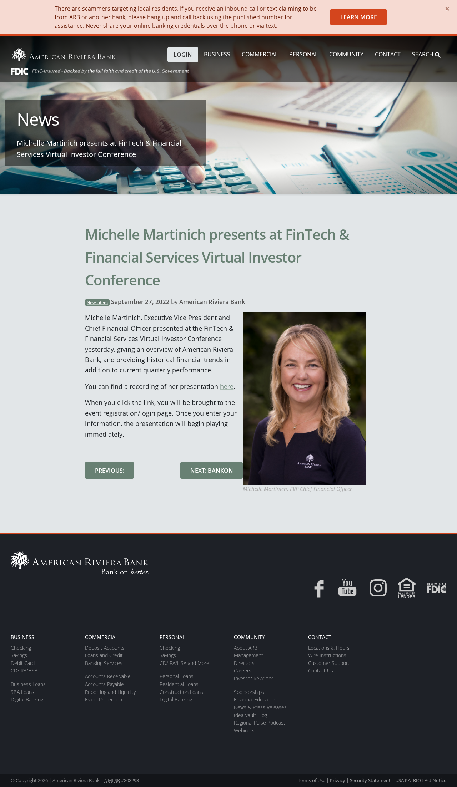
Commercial (260, 54)
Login (183, 55)
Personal (303, 54)
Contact (388, 54)
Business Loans (28, 684)
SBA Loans (22, 692)
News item (97, 302)
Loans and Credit (104, 655)
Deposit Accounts (105, 647)
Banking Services (103, 663)
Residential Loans (179, 684)
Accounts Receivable (108, 676)
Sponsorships (249, 692)
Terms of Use (311, 780)
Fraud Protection (103, 699)
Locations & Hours (329, 647)
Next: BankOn (211, 470)
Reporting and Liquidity (110, 692)
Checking (21, 647)
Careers (242, 670)
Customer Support (329, 663)
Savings (19, 655)
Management (248, 655)
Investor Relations (254, 678)
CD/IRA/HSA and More (184, 663)
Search (423, 54)
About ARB (245, 647)
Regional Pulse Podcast (259, 722)
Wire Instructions (327, 655)
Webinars (244, 730)
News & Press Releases (260, 707)
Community (346, 54)
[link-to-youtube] (347, 588)
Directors (244, 663)
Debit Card (23, 663)
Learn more (358, 17)
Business (217, 54)
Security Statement (370, 780)
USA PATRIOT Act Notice (420, 780)
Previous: (109, 470)
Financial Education (255, 699)
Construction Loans (181, 692)
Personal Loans (177, 676)
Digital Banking (27, 699)
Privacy (337, 780)
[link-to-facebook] (316, 588)
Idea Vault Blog (250, 715)
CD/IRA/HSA (24, 670)
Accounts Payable (104, 684)
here (226, 386)
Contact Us (320, 670)
